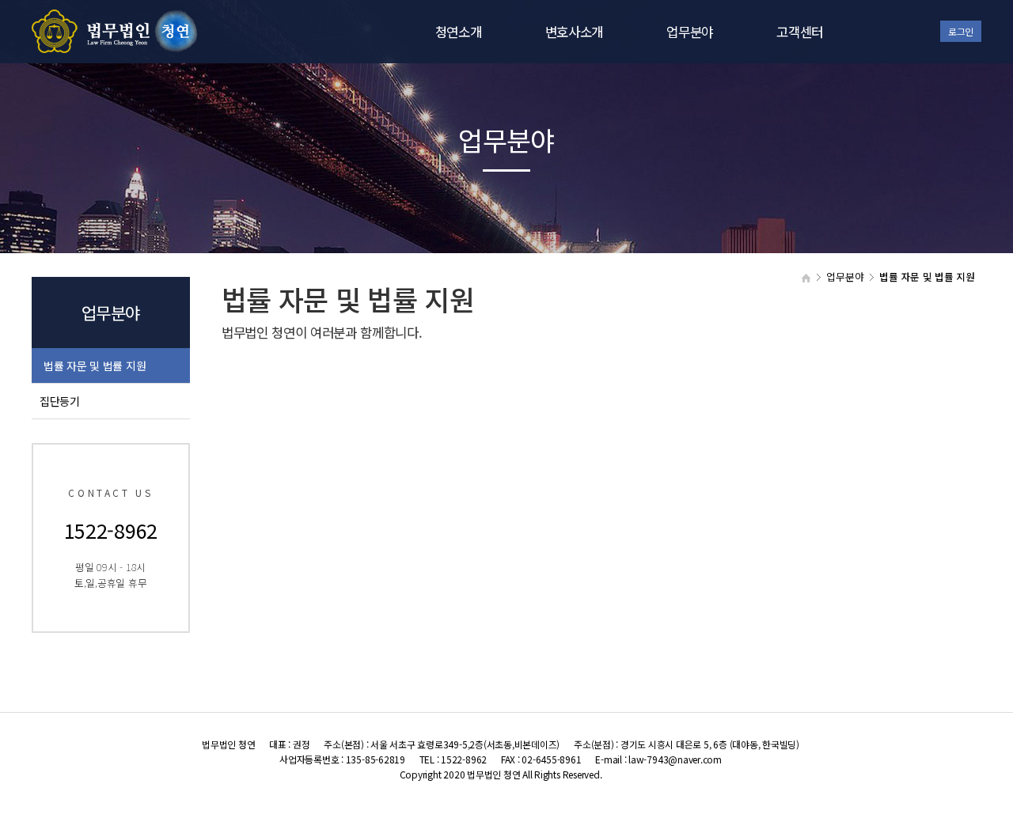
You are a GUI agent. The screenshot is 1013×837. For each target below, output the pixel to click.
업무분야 (689, 31)
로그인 (960, 31)
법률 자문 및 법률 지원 (95, 365)
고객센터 (799, 31)
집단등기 (60, 401)
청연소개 (458, 31)
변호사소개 (574, 31)
